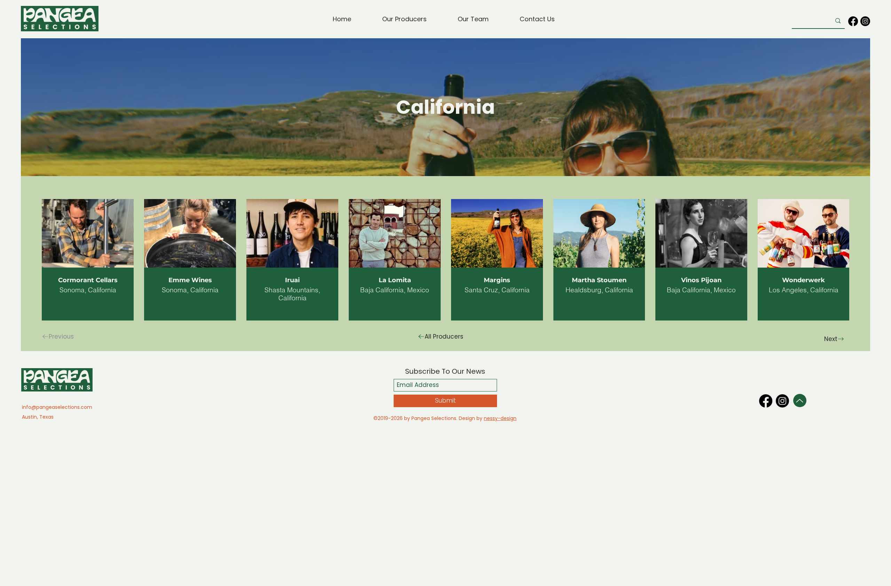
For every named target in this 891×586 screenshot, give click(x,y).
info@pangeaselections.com (57, 407)
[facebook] (853, 21)
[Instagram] (865, 21)
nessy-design (500, 418)
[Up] (799, 400)
